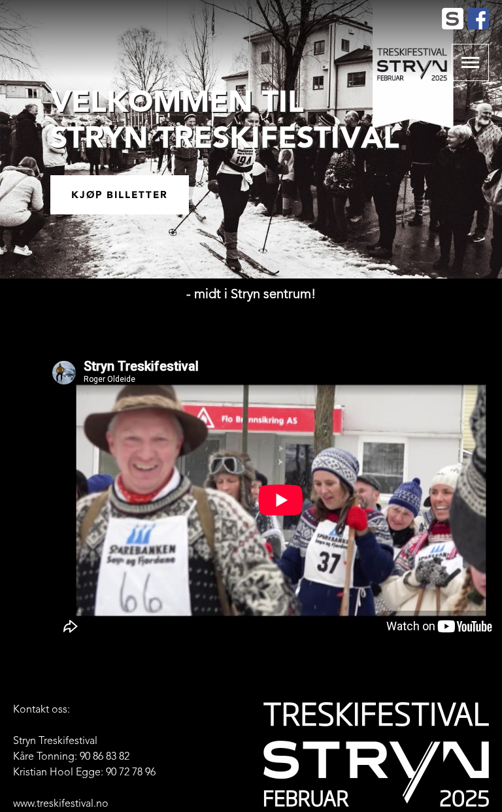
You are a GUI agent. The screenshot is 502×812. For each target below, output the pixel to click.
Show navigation (470, 62)
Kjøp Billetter (119, 195)
